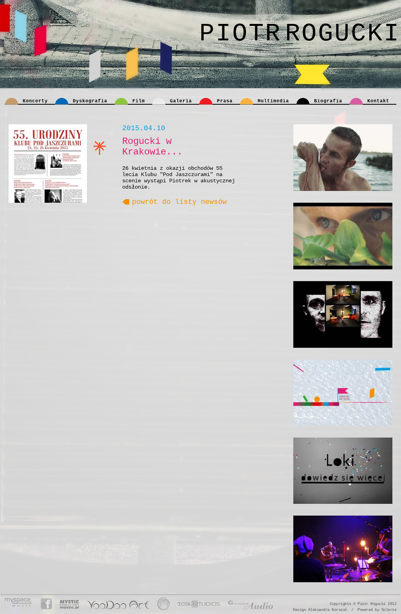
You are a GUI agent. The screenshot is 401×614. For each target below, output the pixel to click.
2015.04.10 (143, 128)
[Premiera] (342, 392)
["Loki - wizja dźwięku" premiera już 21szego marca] (342, 470)
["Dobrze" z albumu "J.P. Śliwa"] (342, 157)
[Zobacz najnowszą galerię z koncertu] (342, 549)
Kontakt (378, 101)
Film (138, 101)
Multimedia (273, 101)
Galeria (181, 101)
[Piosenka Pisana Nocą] (342, 314)
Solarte (389, 610)
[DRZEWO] (342, 236)
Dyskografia (90, 101)
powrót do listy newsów (179, 202)
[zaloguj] (355, 604)
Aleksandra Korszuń (327, 610)
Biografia (328, 101)
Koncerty (35, 101)
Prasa (225, 101)
